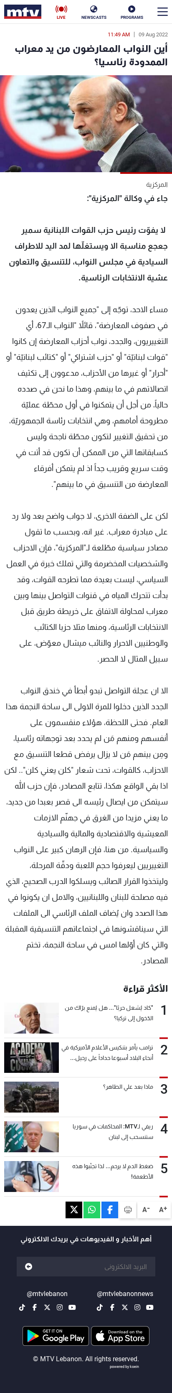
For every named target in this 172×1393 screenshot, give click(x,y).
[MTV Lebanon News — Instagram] (137, 1307)
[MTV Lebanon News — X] (125, 1307)
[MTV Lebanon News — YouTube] (150, 1307)
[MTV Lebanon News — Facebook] (112, 1307)
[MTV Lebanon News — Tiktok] (100, 1307)
